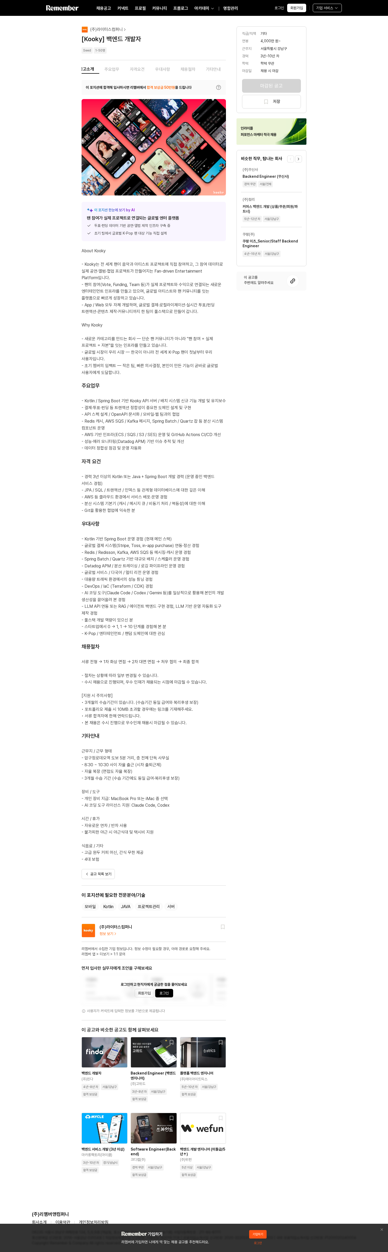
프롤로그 (180, 8)
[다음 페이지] (298, 159)
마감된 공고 (271, 85)
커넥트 (123, 8)
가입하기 (258, 1234)
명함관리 (230, 8)
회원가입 (296, 8)
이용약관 (62, 1222)
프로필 (140, 8)
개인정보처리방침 (93, 1222)
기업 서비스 (324, 8)
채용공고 (103, 8)
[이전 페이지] (290, 159)
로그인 (279, 8)
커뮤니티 (159, 8)
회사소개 (39, 1222)
